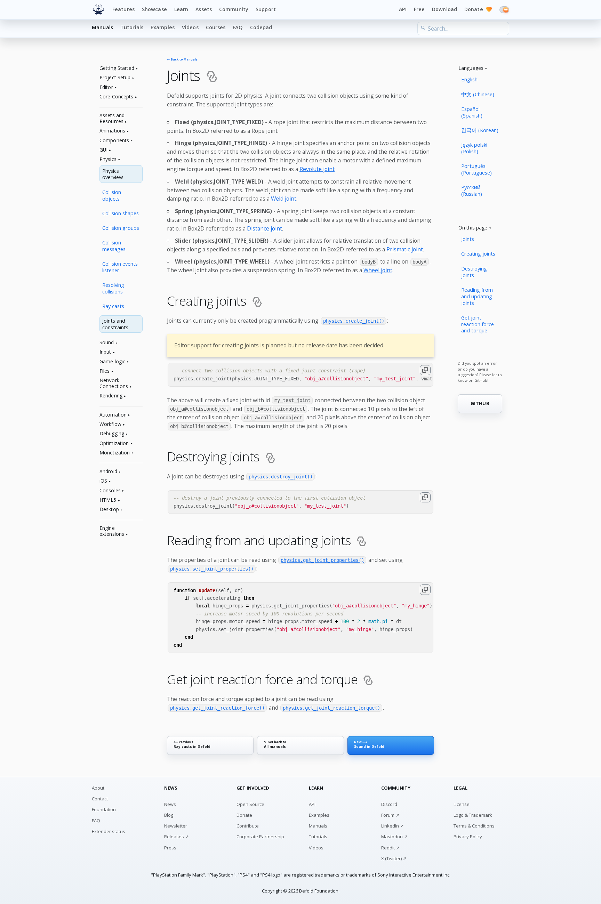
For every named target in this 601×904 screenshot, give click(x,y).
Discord (389, 804)
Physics (108, 159)
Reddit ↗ (390, 848)
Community (233, 9)
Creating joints (478, 253)
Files (104, 371)
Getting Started (116, 68)
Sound (106, 343)
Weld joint (283, 198)
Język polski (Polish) (474, 148)
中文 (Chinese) (477, 94)
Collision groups (120, 227)
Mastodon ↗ (394, 836)
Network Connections (113, 383)
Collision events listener (120, 267)
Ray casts (113, 305)
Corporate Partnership (260, 836)
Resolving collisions (113, 288)
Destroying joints (474, 272)
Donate (478, 9)
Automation (113, 415)
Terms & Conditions (474, 826)
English (469, 79)
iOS (103, 481)
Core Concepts (116, 97)
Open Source (250, 804)
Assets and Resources (112, 118)
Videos (190, 27)
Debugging (111, 434)
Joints (467, 238)
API (402, 9)
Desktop (109, 509)
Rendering (110, 396)
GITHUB (480, 403)
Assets (203, 9)
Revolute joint (317, 169)
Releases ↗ (176, 836)
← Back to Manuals (182, 60)
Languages (470, 68)
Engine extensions (111, 531)
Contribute (248, 826)
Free (419, 9)
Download (444, 9)
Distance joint (264, 228)
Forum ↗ (390, 815)
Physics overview (112, 174)
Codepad (261, 27)
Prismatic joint (404, 249)
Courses (216, 27)
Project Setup (115, 78)
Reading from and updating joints (477, 296)
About (98, 788)
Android (108, 472)
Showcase (154, 9)
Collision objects (111, 195)
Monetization (114, 453)
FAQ (237, 27)
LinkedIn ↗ (392, 826)
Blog (168, 815)
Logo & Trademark (473, 815)
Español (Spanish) (471, 112)
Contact (100, 799)
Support (266, 9)
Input (105, 352)
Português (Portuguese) (476, 169)
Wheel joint (377, 270)
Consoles (110, 491)
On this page (473, 228)
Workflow (110, 424)
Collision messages (114, 245)
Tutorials (131, 27)
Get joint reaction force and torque (477, 324)
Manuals (102, 27)
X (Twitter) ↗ (394, 858)
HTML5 (108, 500)
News (170, 804)
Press (170, 848)
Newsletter (175, 826)
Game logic (112, 362)
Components (114, 141)
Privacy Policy (468, 836)
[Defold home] (98, 9)
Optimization (114, 443)
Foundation (104, 809)
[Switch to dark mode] (504, 9)
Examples (163, 27)
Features (123, 9)
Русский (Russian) (471, 190)
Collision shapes (120, 213)
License (462, 804)
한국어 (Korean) (479, 130)
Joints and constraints (115, 324)
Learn (181, 9)
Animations (112, 131)
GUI (103, 150)
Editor (106, 87)
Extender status (108, 831)
